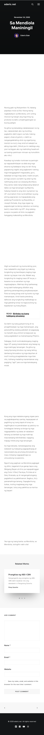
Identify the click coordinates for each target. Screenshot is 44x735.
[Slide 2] (22, 598)
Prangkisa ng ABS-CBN (19, 574)
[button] (38, 4)
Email (7, 657)
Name (7, 645)
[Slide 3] (24, 598)
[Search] (31, 4)
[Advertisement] (22, 75)
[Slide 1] (19, 598)
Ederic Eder (25, 35)
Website (7, 669)
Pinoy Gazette (13, 587)
